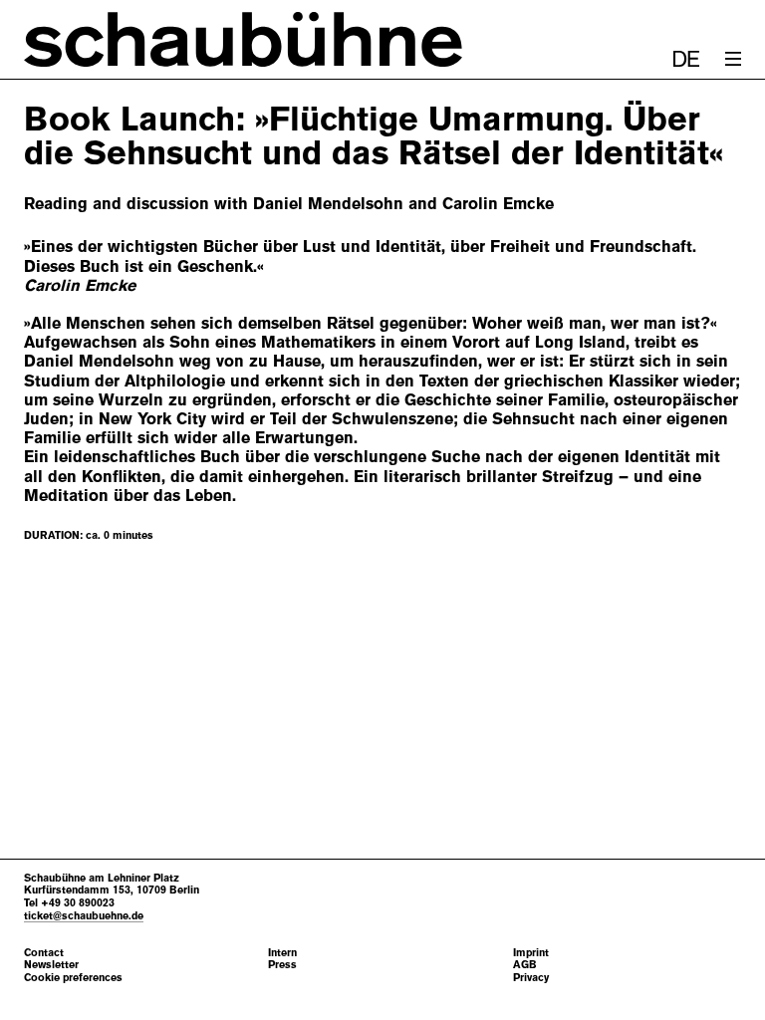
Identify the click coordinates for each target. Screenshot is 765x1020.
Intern (282, 952)
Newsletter (51, 964)
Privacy (531, 977)
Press (282, 964)
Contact (44, 952)
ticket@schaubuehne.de (83, 915)
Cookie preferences (73, 977)
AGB (525, 964)
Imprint (531, 952)
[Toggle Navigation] (733, 59)
